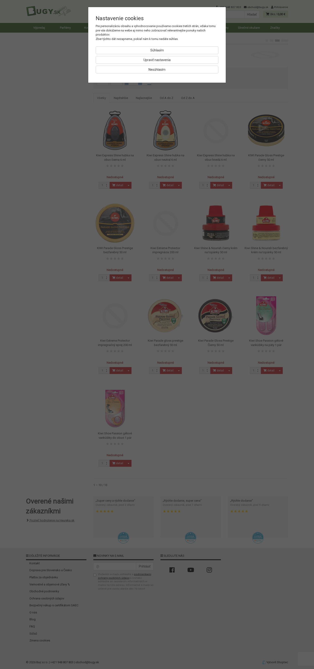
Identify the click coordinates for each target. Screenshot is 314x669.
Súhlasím (157, 50)
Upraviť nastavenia (157, 60)
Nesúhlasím (157, 69)
